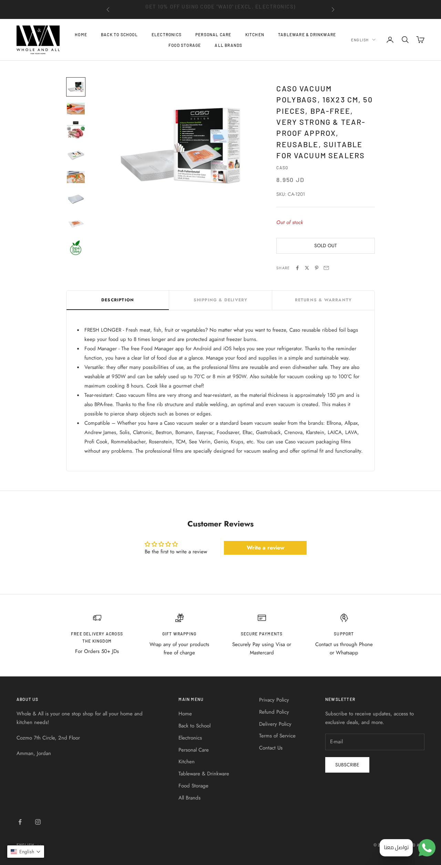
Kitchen (254, 34)
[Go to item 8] (75, 248)
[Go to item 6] (75, 199)
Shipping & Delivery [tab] (221, 300)
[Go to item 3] (75, 130)
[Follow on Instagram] (37, 821)
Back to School (119, 34)
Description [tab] (117, 300)
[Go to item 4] (75, 155)
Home (81, 34)
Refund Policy (274, 712)
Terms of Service (277, 736)
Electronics (167, 34)
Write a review (265, 548)
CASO (282, 167)
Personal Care (213, 34)
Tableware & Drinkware (307, 34)
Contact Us (271, 748)
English (360, 39)
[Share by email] (326, 268)
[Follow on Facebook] (20, 821)
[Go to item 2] (75, 108)
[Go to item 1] (75, 87)
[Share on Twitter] (307, 268)
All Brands (228, 44)
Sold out (325, 245)
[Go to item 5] (75, 176)
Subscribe (347, 764)
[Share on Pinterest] (316, 268)
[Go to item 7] (75, 223)
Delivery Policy (275, 724)
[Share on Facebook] (297, 268)
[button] (25, 851)
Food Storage (184, 44)
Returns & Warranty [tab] (323, 300)
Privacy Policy (274, 700)
